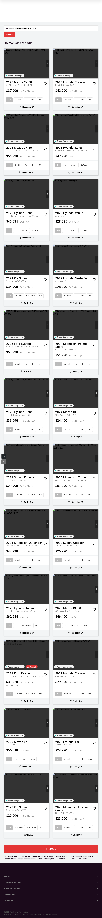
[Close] (3, 461)
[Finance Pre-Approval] (3, 456)
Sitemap (30, 914)
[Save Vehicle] (45, 84)
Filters (10, 35)
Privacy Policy (20, 914)
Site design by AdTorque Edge (45, 914)
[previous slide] (5, 63)
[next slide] (47, 63)
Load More (51, 849)
